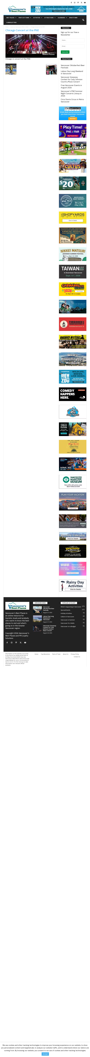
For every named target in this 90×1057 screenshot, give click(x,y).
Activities (36, 17)
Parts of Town (24, 17)
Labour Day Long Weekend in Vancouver (72, 72)
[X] (81, 2)
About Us (65, 654)
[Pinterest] (78, 2)
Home (6, 27)
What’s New (73, 17)
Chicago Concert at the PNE (22, 30)
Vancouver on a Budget (68, 626)
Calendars (61, 17)
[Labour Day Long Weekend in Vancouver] (37, 619)
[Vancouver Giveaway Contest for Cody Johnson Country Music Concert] (37, 628)
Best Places (10, 17)
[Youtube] (85, 2)
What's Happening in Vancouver (71, 607)
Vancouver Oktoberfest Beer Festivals (73, 66)
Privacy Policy (75, 654)
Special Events (65, 610)
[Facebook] (71, 2)
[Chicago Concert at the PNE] (31, 46)
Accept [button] (45, 1054)
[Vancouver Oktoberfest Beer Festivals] (37, 609)
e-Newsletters (11, 22)
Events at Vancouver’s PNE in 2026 (19, 27)
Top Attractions (45, 654)
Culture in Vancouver (67, 617)
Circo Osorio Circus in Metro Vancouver (72, 100)
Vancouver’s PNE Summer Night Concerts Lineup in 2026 (71, 93)
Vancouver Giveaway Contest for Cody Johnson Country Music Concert (71, 79)
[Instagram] (74, 2)
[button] (83, 20)
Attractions (49, 17)
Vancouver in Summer (68, 620)
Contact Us (77, 657)
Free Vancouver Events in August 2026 (71, 86)
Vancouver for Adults (67, 623)
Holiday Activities (66, 613)
